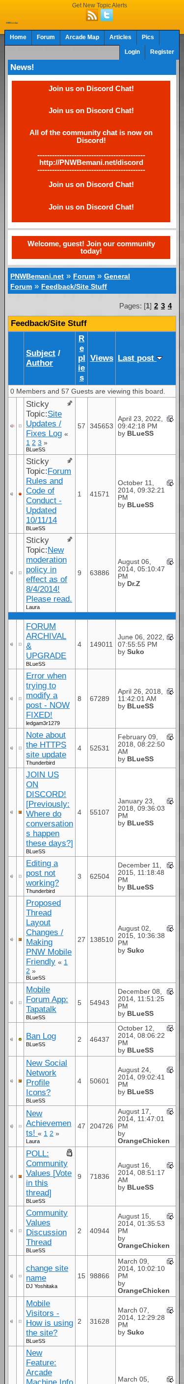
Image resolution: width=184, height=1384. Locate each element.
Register (162, 51)
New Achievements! (48, 1123)
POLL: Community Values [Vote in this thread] (49, 1173)
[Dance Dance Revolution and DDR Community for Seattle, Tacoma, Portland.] (12, 20)
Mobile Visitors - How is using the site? (49, 1318)
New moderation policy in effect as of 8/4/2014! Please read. (49, 574)
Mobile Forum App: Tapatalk (47, 999)
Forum (46, 37)
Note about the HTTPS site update (46, 744)
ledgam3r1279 (43, 723)
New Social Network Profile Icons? (46, 1077)
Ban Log (41, 1036)
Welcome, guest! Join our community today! (91, 247)
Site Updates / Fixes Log (44, 423)
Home (18, 37)
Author (39, 363)
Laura (33, 607)
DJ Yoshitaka (41, 1286)
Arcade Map (82, 37)
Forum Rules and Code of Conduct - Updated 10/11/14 (48, 496)
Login (132, 51)
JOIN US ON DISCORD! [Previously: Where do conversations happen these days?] (49, 809)
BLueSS (35, 449)
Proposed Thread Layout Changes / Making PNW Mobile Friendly (49, 932)
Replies (81, 358)
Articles (120, 37)
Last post (137, 358)
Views (101, 358)
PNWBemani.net (37, 276)
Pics (148, 37)
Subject (40, 353)
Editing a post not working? (42, 873)
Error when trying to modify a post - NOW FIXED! (48, 695)
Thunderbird (40, 763)
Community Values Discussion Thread (47, 1227)
